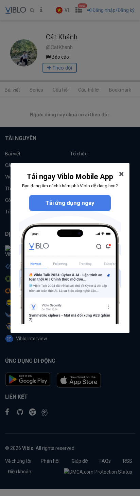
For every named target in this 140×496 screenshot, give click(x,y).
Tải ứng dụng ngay (70, 202)
